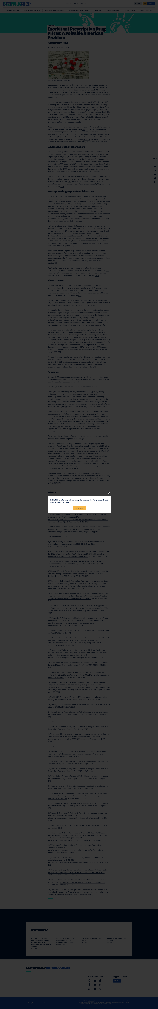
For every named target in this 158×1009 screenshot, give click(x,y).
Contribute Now (79, 508)
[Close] (108, 493)
